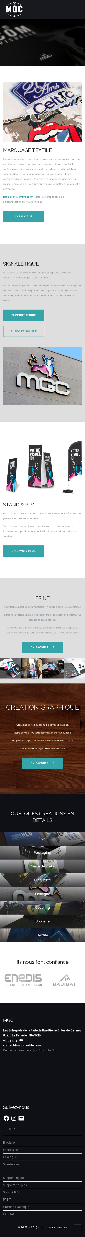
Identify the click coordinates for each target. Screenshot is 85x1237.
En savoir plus (24, 551)
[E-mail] (21, 1118)
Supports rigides (14, 1177)
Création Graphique (16, 1207)
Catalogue (24, 216)
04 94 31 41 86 (13, 1040)
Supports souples (15, 1185)
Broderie (9, 1142)
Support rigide (23, 315)
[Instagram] (14, 1118)
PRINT (7, 1199)
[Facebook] (6, 1118)
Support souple (24, 331)
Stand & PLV (11, 1192)
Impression (10, 1149)
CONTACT (10, 1214)
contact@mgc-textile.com (22, 1045)
